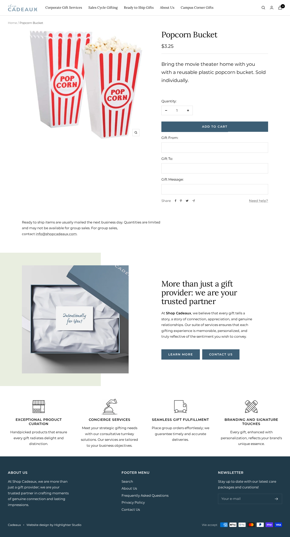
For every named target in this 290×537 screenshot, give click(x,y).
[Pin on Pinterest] (181, 200)
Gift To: (167, 159)
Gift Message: (172, 179)
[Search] (263, 7)
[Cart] (280, 7)
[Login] (271, 7)
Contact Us (131, 510)
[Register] (276, 498)
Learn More (180, 354)
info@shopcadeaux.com (56, 234)
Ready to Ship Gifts (139, 7)
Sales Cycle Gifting (103, 7)
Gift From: (169, 138)
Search (127, 481)
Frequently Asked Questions (145, 495)
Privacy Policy (133, 502)
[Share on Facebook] (175, 200)
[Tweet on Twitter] (187, 200)
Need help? (258, 201)
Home (12, 23)
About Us (167, 7)
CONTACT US (221, 354)
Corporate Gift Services (63, 7)
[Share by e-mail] (193, 201)
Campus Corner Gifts (197, 7)
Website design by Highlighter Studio (53, 525)
